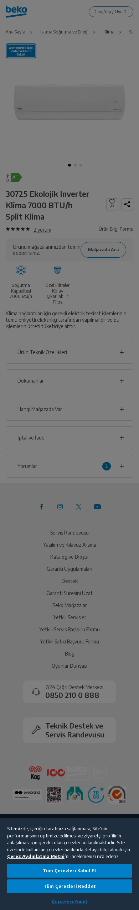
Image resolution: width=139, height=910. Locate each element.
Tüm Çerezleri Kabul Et (69, 870)
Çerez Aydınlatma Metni (36, 856)
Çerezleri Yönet (70, 901)
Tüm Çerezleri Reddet (69, 886)
